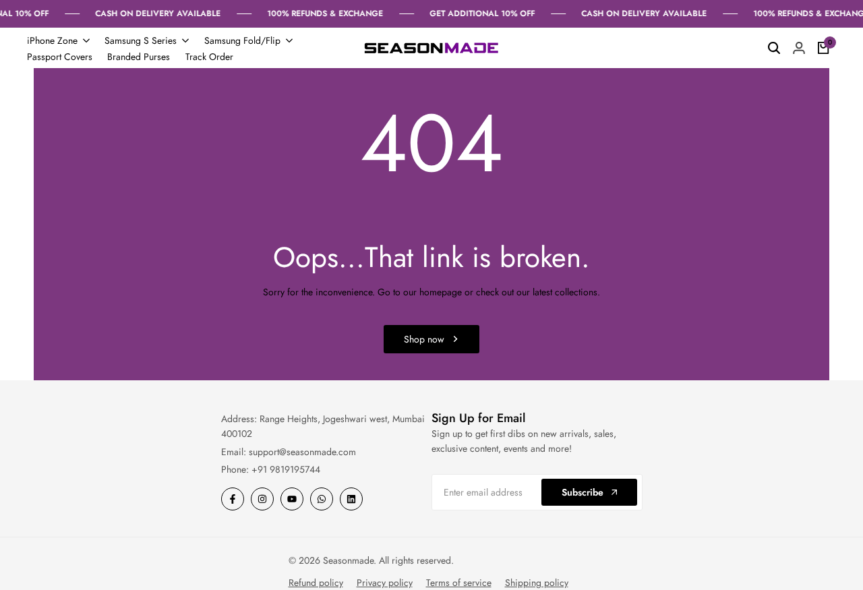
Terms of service (459, 582)
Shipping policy (536, 582)
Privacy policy (385, 582)
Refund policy (316, 582)
